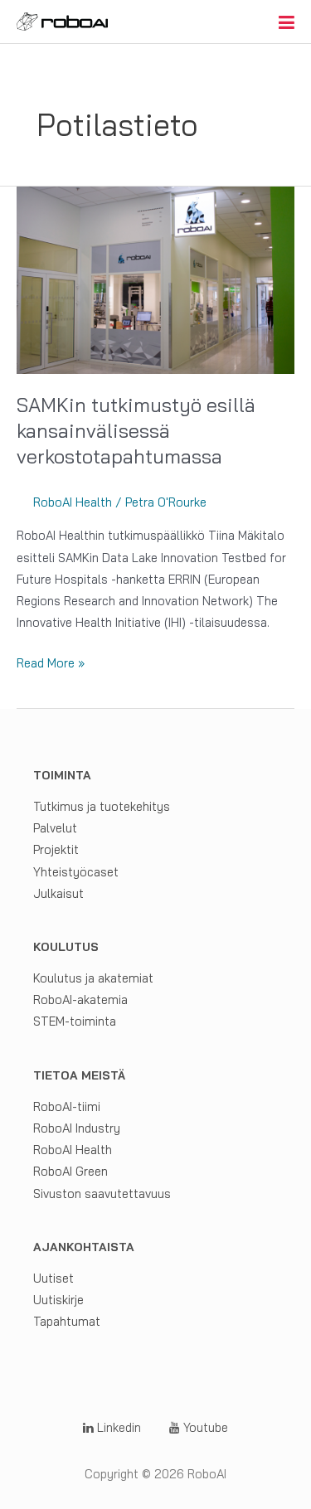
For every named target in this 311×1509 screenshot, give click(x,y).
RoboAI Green (70, 1171)
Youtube (204, 1427)
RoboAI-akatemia (80, 999)
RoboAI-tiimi (66, 1106)
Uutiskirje (58, 1300)
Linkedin (117, 1427)
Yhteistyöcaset (76, 872)
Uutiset (53, 1278)
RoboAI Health (72, 502)
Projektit (56, 849)
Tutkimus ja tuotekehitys (101, 806)
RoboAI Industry (76, 1128)
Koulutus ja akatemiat (93, 978)
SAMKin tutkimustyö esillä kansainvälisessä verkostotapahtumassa (136, 430)
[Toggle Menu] (286, 22)
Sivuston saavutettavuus (102, 1193)
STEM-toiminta (74, 1021)
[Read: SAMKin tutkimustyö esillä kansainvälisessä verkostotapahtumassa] (155, 279)
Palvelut (55, 828)
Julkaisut (58, 893)
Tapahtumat (66, 1321)
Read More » (51, 664)
